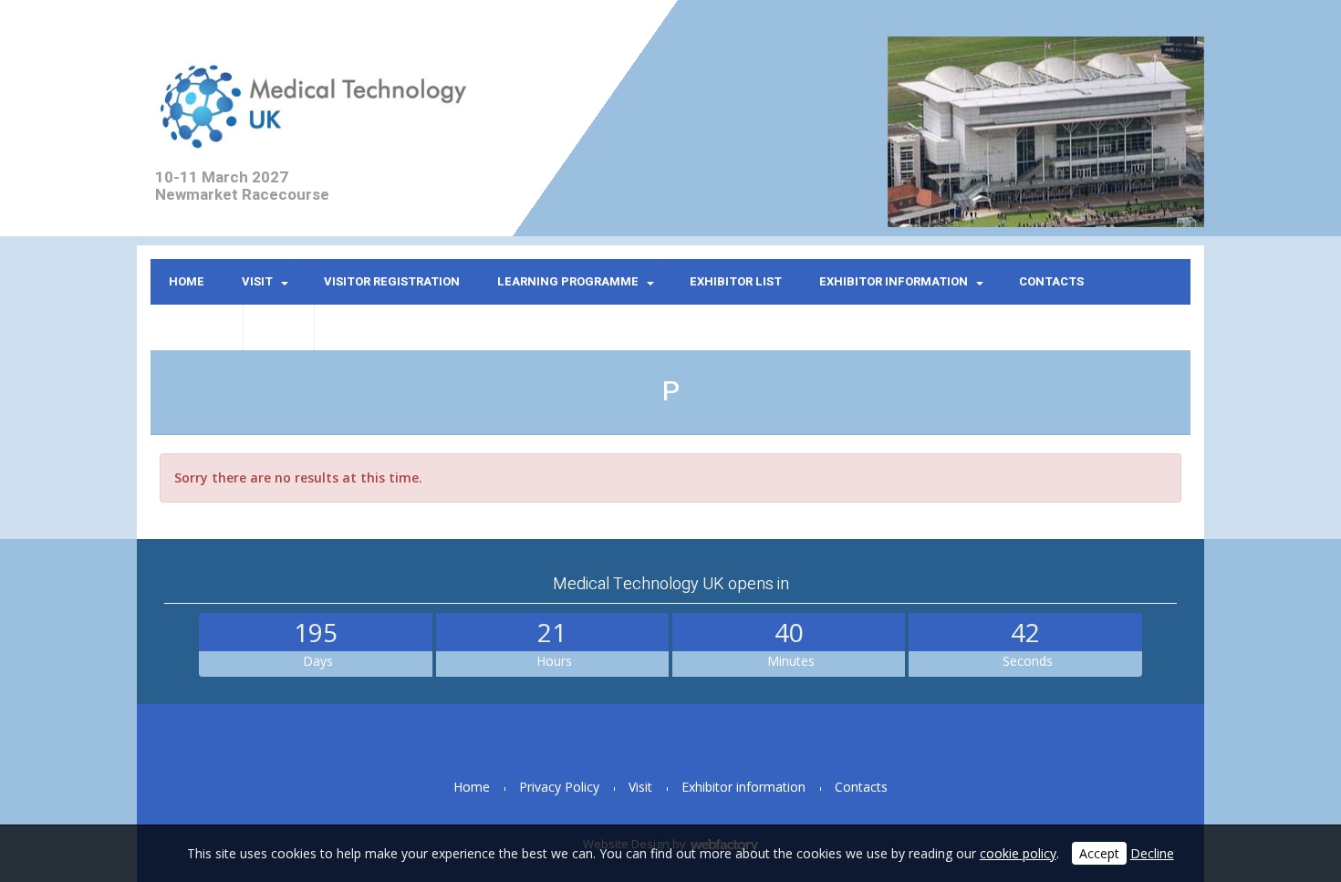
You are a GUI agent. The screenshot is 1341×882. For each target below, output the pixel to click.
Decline (1152, 853)
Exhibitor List (736, 281)
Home (186, 281)
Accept (1099, 853)
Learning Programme (568, 281)
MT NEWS (196, 327)
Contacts (1051, 281)
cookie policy (1018, 853)
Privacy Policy (559, 786)
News (279, 327)
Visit (257, 281)
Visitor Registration (392, 281)
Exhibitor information (893, 281)
